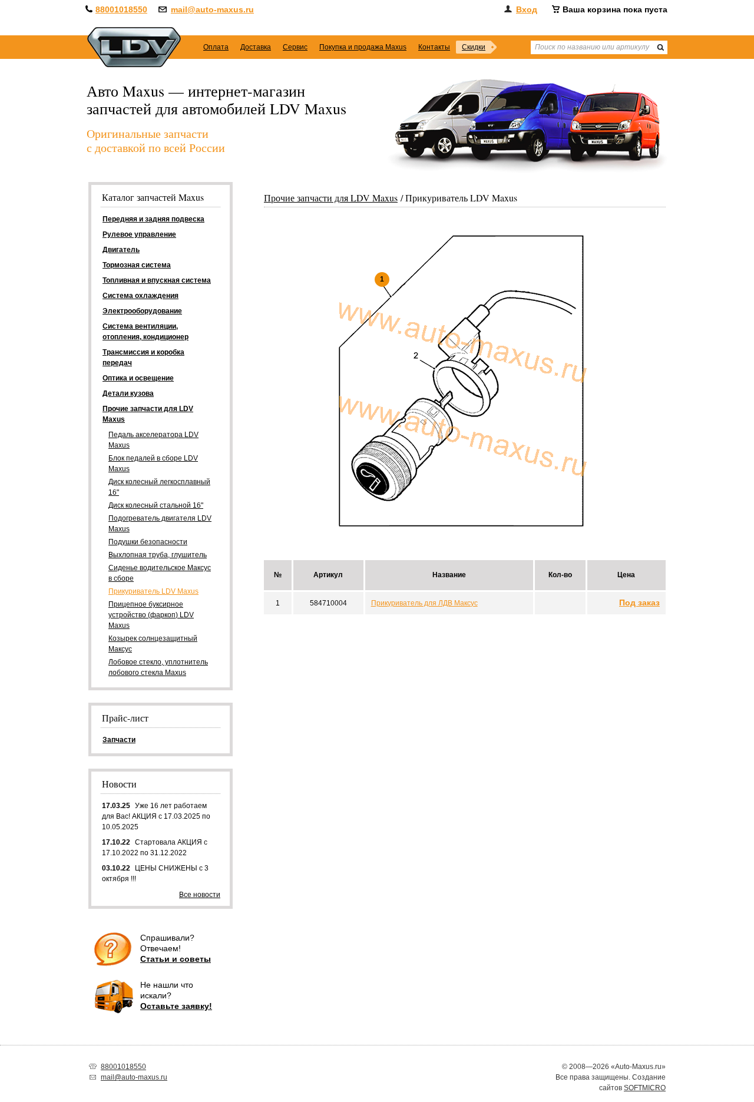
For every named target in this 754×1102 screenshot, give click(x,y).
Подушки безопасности (147, 542)
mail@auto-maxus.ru (212, 9)
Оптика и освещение (138, 378)
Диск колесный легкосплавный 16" (159, 487)
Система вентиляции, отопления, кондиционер (145, 331)
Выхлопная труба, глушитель (157, 555)
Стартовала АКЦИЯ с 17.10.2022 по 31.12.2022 (154, 847)
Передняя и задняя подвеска (153, 219)
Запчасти (118, 740)
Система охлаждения (140, 296)
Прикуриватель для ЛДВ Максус (424, 603)
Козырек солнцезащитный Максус (152, 643)
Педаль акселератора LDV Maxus (153, 440)
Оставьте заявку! (176, 1006)
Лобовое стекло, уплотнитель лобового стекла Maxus (158, 667)
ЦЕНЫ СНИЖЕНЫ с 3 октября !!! (155, 873)
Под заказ (639, 602)
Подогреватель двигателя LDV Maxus (159, 523)
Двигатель (121, 250)
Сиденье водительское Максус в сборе (159, 573)
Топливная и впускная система (156, 280)
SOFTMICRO (645, 1088)
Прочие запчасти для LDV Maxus (331, 197)
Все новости (199, 895)
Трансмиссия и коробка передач (143, 357)
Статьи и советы (175, 959)
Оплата (216, 47)
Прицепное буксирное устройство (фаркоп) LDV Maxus (151, 615)
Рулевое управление (139, 234)
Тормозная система (136, 265)
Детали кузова (128, 393)
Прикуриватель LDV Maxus (153, 591)
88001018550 (121, 9)
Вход (526, 9)
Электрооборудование (142, 311)
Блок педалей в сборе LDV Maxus (153, 463)
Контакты (434, 47)
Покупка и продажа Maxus (362, 47)
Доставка (255, 47)
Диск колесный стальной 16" (155, 505)
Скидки (473, 47)
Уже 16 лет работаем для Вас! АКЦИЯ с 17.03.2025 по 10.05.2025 (156, 816)
